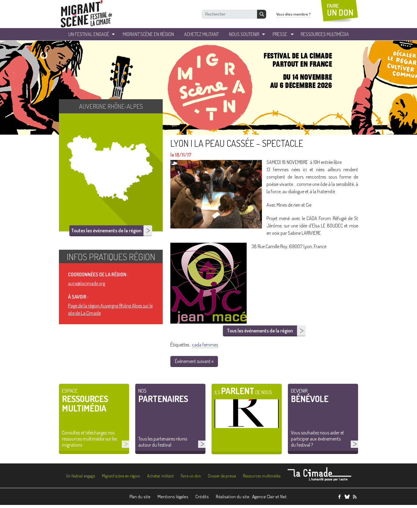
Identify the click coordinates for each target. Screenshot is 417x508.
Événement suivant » (194, 361)
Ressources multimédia (262, 475)
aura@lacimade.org (86, 283)
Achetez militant (201, 34)
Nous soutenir (244, 34)
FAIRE (340, 9)
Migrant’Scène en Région (148, 34)
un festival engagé (88, 34)
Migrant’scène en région (121, 475)
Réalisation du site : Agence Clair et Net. (252, 496)
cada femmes (205, 345)
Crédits (202, 496)
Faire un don (191, 475)
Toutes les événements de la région (106, 230)
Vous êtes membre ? (293, 14)
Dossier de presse (222, 475)
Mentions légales (173, 496)
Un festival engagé (80, 475)
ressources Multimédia (325, 34)
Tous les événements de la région (260, 331)
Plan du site (139, 496)
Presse (280, 34)
